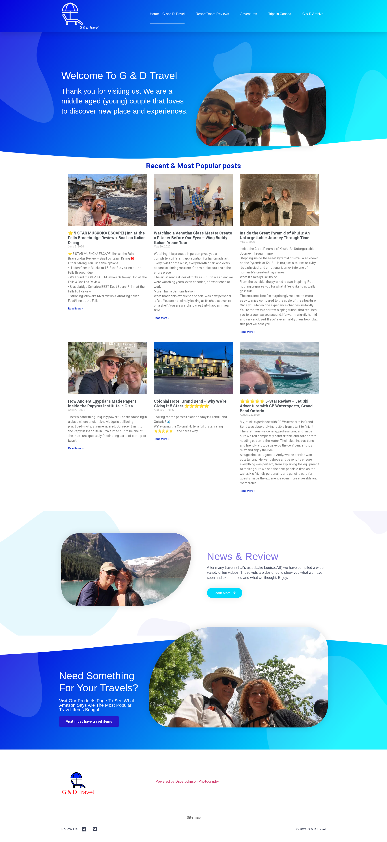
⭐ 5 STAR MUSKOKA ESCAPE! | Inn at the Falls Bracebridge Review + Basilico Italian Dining (107, 238)
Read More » (76, 308)
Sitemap (194, 817)
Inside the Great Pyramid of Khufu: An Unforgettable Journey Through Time (275, 235)
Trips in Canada (279, 14)
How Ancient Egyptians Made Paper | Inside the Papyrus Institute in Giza (102, 403)
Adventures (248, 14)
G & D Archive (312, 14)
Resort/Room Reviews (212, 14)
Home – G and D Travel (167, 14)
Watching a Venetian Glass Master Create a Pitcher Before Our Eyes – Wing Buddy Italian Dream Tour (193, 238)
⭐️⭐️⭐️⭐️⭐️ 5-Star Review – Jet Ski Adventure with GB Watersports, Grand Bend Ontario (276, 406)
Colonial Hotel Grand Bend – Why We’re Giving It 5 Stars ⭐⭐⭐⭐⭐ (190, 403)
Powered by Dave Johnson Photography (187, 781)
